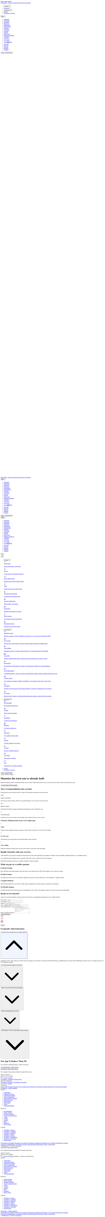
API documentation (9, 1105)
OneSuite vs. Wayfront (10, 1139)
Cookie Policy (51, 1144)
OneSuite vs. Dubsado (10, 1133)
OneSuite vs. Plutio (9, 1134)
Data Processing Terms (34, 1144)
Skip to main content (6, 1)
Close (2, 925)
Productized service (9, 1094)
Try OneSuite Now (5, 1067)
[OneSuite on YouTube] (61, 1212)
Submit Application (5, 914)
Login (2, 52)
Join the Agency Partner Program (9, 785)
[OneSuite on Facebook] (20, 1212)
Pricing (6, 11)
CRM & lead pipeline (9, 1095)
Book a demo (15, 1067)
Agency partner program (10, 1115)
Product (7, 6)
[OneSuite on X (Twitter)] (48, 1212)
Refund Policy (12, 1144)
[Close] (2, 916)
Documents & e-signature (10, 1098)
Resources (7, 10)
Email (3, 903)
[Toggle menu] (2, 555)
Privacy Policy (44, 1144)
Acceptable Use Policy (22, 1144)
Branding (6, 1123)
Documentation (8, 1111)
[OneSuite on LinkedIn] (7, 1212)
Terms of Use (4, 1144)
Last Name (4, 901)
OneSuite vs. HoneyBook (10, 1137)
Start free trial (8, 52)
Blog (5, 1121)
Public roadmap (8, 1112)
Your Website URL (6, 906)
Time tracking (7, 1101)
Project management (9, 1097)
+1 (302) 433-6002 (7, 1078)
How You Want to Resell (8, 912)
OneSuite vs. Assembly (10, 1131)
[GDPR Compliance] (9, 1088)
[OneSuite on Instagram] (34, 1212)
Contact (6, 1118)
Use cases (6, 8)
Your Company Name (7, 905)
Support (6, 1120)
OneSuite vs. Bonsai (9, 1130)
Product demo (7, 1140)
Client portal (7, 1092)
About (5, 1117)
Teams (5, 1104)
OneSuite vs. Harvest (9, 13)
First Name (4, 900)
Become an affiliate (9, 1114)
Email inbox (7, 1102)
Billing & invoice (8, 1100)
